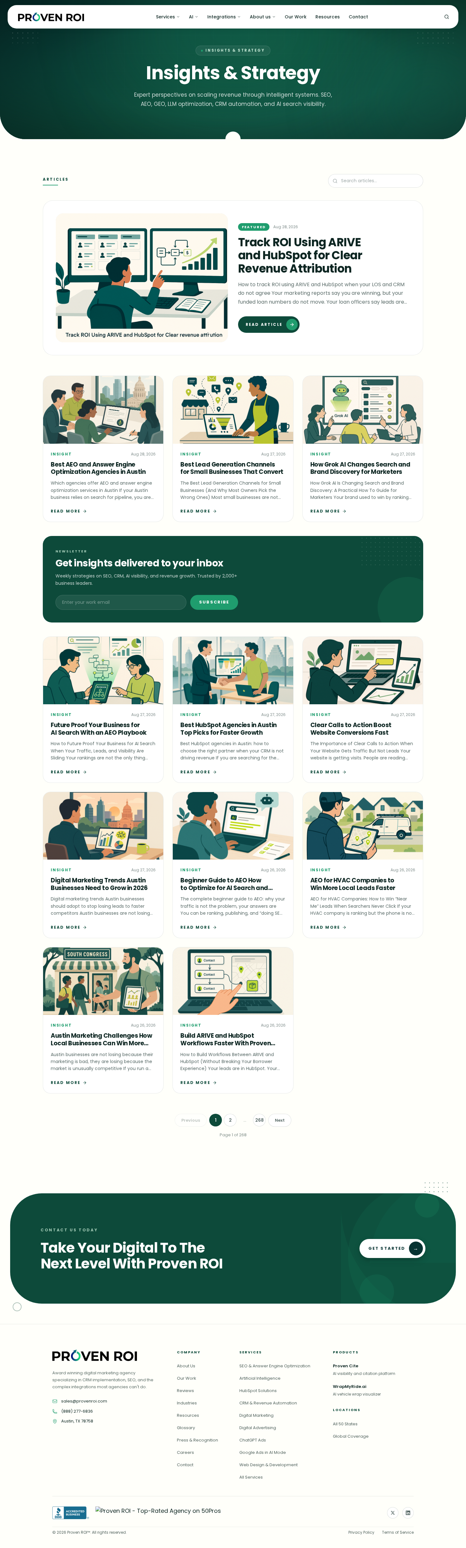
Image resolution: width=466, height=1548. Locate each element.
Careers (185, 1452)
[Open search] (446, 16)
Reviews (185, 1391)
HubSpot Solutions (258, 1391)
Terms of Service (398, 1532)
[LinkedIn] (408, 1513)
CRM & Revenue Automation (268, 1403)
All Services (251, 1477)
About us (260, 17)
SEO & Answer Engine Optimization (274, 1366)
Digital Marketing (256, 1415)
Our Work (296, 17)
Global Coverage (351, 1436)
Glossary (186, 1428)
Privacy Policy (361, 1532)
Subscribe (214, 602)
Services (165, 17)
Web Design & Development (268, 1465)
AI (191, 17)
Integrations (221, 17)
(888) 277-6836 (77, 1411)
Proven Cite (345, 1366)
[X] (392, 1513)
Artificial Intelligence (260, 1378)
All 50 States (345, 1424)
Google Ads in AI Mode (262, 1452)
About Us (186, 1366)
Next (280, 1120)
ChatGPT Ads (252, 1440)
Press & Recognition (197, 1440)
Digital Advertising (257, 1428)
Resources (327, 17)
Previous (190, 1120)
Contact (358, 17)
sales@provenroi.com (84, 1401)
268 (259, 1120)
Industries (187, 1403)
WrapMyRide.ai (349, 1387)
